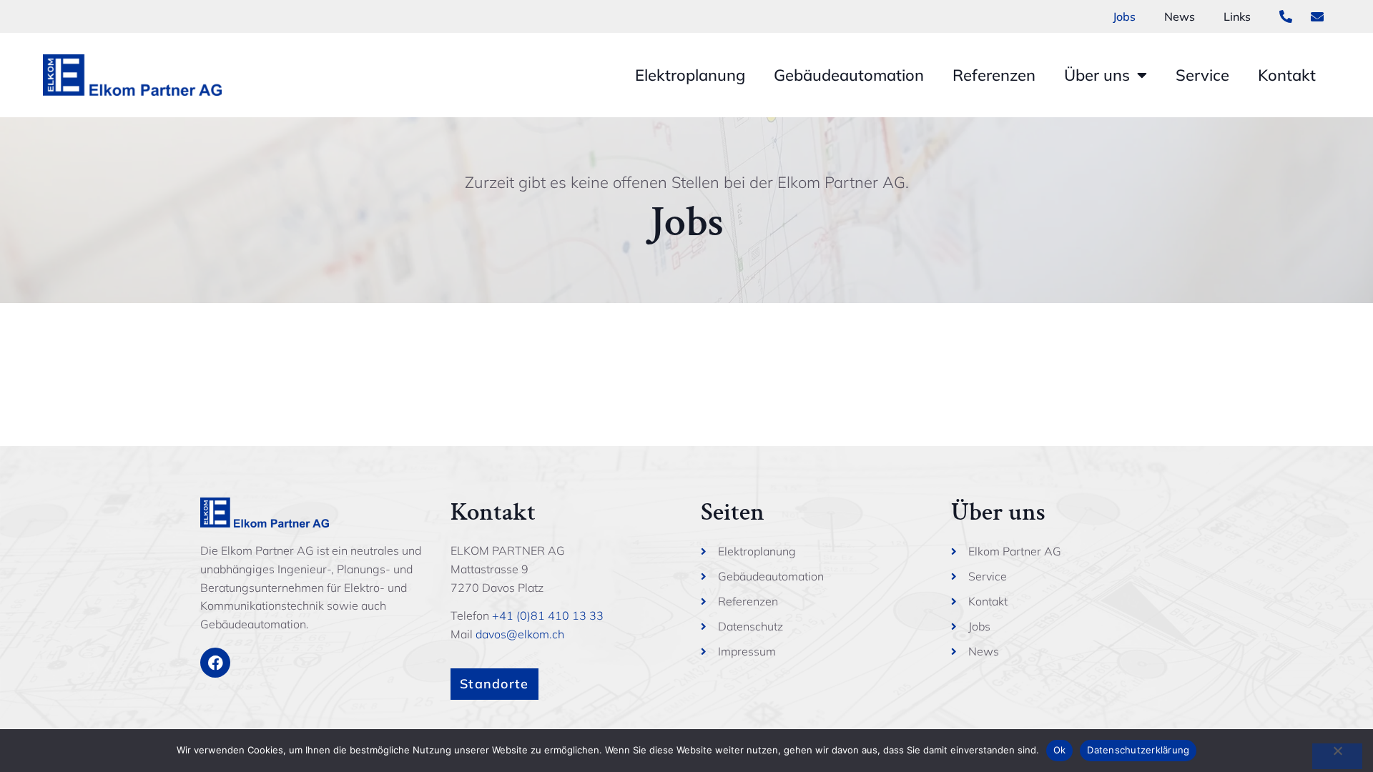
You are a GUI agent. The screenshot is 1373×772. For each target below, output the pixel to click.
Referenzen (994, 75)
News (1179, 16)
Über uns (1097, 75)
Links (1237, 16)
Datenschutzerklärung (1138, 750)
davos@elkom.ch (520, 634)
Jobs (1124, 16)
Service (1202, 75)
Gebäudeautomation (849, 75)
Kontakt (1287, 75)
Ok (1059, 750)
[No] (1337, 756)
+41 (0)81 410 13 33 (548, 615)
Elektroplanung (690, 75)
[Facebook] (215, 663)
